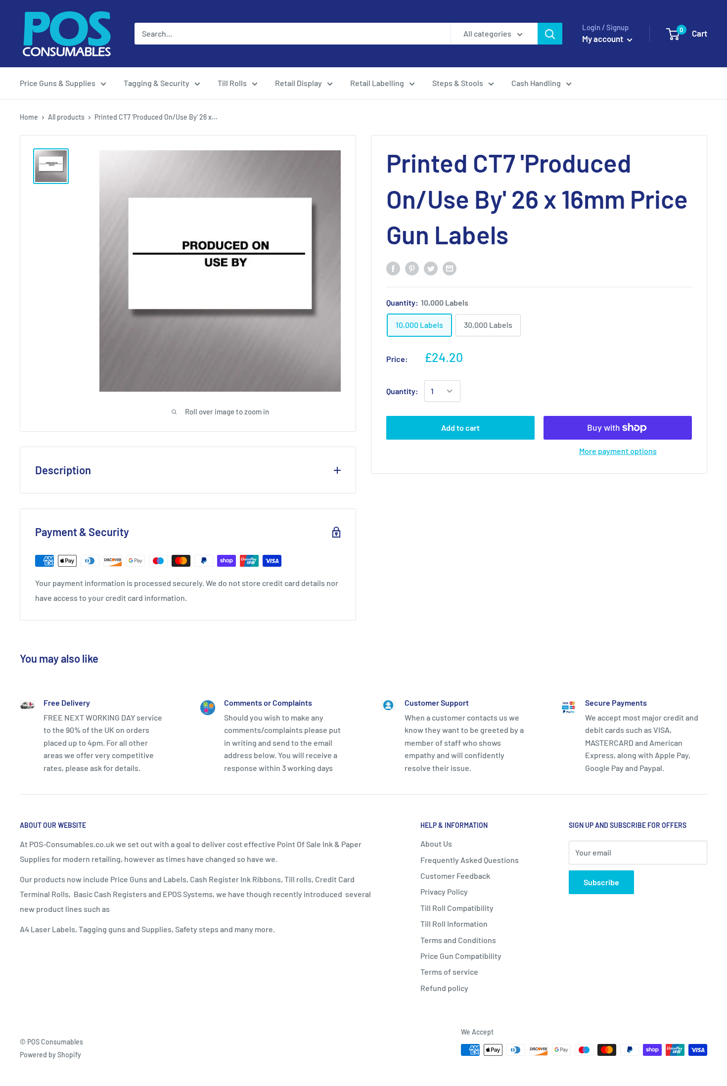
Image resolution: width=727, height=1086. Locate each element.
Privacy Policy (444, 891)
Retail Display (298, 83)
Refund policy (444, 988)
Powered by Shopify (50, 1054)
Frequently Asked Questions (469, 859)
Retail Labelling (377, 83)
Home (29, 117)
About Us (436, 843)
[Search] (550, 34)
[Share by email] (449, 267)
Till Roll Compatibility (457, 907)
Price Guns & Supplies (57, 83)
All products (66, 117)
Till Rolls (232, 83)
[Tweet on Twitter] (431, 267)
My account (603, 39)
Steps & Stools (457, 83)
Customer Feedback (455, 875)
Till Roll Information (454, 923)
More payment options (618, 450)
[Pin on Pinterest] (412, 267)
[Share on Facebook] (393, 267)
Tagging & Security (156, 83)
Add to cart (460, 427)
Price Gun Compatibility (460, 955)
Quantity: (402, 391)
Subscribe (601, 882)
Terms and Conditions (458, 940)
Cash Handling (536, 83)
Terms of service (449, 971)
